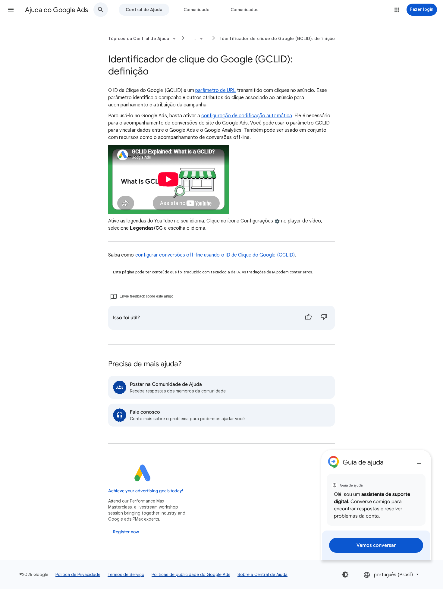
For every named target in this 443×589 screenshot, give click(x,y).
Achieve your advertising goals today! (145, 490)
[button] (11, 9)
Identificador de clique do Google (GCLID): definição (277, 38)
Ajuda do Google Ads (56, 10)
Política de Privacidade (77, 574)
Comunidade (196, 9)
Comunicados (245, 9)
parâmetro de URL (215, 90)
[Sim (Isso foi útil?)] (308, 317)
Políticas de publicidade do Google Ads (191, 574)
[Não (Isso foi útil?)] (324, 317)
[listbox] (392, 574)
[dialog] (376, 505)
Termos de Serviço (126, 574)
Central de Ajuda (144, 9)
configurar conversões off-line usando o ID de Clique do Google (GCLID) (215, 255)
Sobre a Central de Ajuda (262, 574)
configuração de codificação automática (246, 116)
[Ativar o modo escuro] (345, 574)
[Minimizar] (419, 461)
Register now (126, 531)
